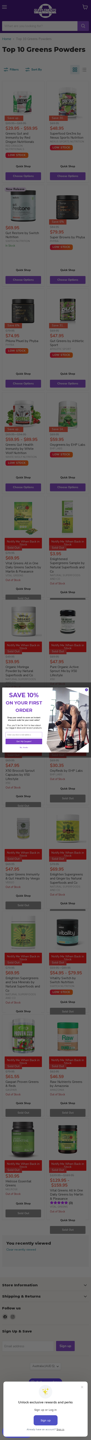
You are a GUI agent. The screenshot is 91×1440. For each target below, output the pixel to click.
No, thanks (24, 747)
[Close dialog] (86, 689)
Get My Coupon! (24, 741)
